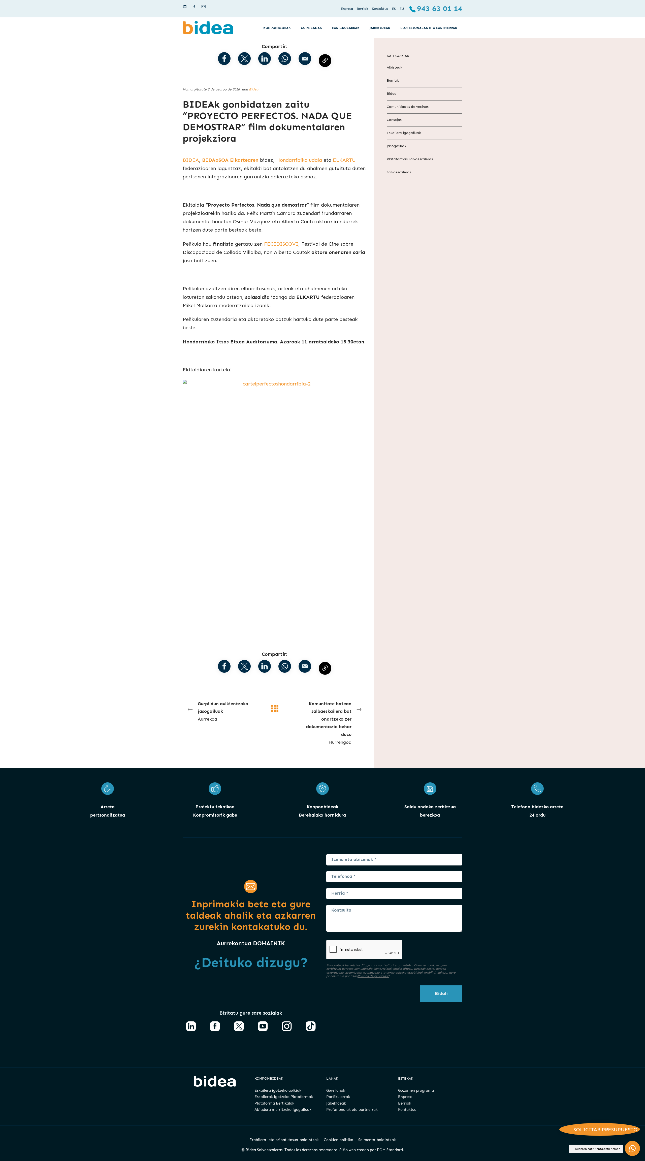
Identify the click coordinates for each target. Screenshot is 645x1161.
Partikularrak (338, 1096)
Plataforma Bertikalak (274, 1103)
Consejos (394, 120)
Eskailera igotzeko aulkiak (277, 1090)
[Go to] (185, 6)
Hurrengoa (328, 723)
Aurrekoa (223, 711)
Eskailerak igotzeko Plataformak (283, 1096)
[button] (305, 58)
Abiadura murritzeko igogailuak (282, 1109)
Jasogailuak (396, 146)
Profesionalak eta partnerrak (352, 1109)
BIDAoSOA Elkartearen (230, 160)
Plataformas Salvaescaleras (410, 159)
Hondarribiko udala (299, 160)
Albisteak (394, 67)
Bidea (253, 89)
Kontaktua (407, 1109)
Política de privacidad (373, 976)
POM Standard (390, 1150)
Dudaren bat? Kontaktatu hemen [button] (597, 1149)
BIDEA (191, 160)
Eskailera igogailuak (404, 133)
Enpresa (405, 1096)
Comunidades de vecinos (408, 107)
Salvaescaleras (399, 172)
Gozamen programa (416, 1090)
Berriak (393, 80)
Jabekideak (336, 1103)
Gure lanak (335, 1090)
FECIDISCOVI (281, 244)
